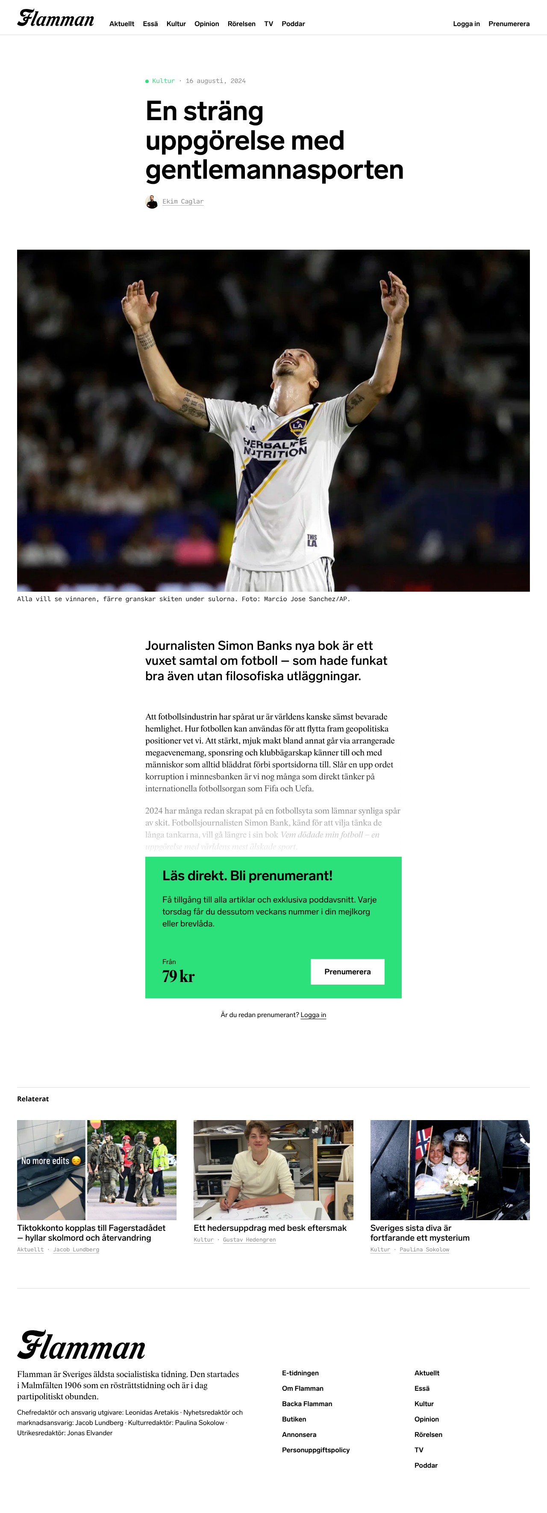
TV (268, 24)
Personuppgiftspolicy (316, 1450)
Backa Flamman (307, 1404)
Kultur (176, 24)
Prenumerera (509, 24)
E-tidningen (300, 1373)
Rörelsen (242, 24)
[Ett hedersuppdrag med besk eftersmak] (273, 1170)
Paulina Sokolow (424, 1249)
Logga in (466, 24)
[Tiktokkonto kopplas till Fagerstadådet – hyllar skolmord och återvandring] (96, 1170)
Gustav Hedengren (249, 1239)
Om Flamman (302, 1389)
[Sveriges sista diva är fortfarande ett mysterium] (450, 1170)
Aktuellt (121, 24)
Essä (150, 24)
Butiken (294, 1420)
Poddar (293, 24)
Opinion (206, 24)
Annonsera (299, 1435)
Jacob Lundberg (76, 1249)
